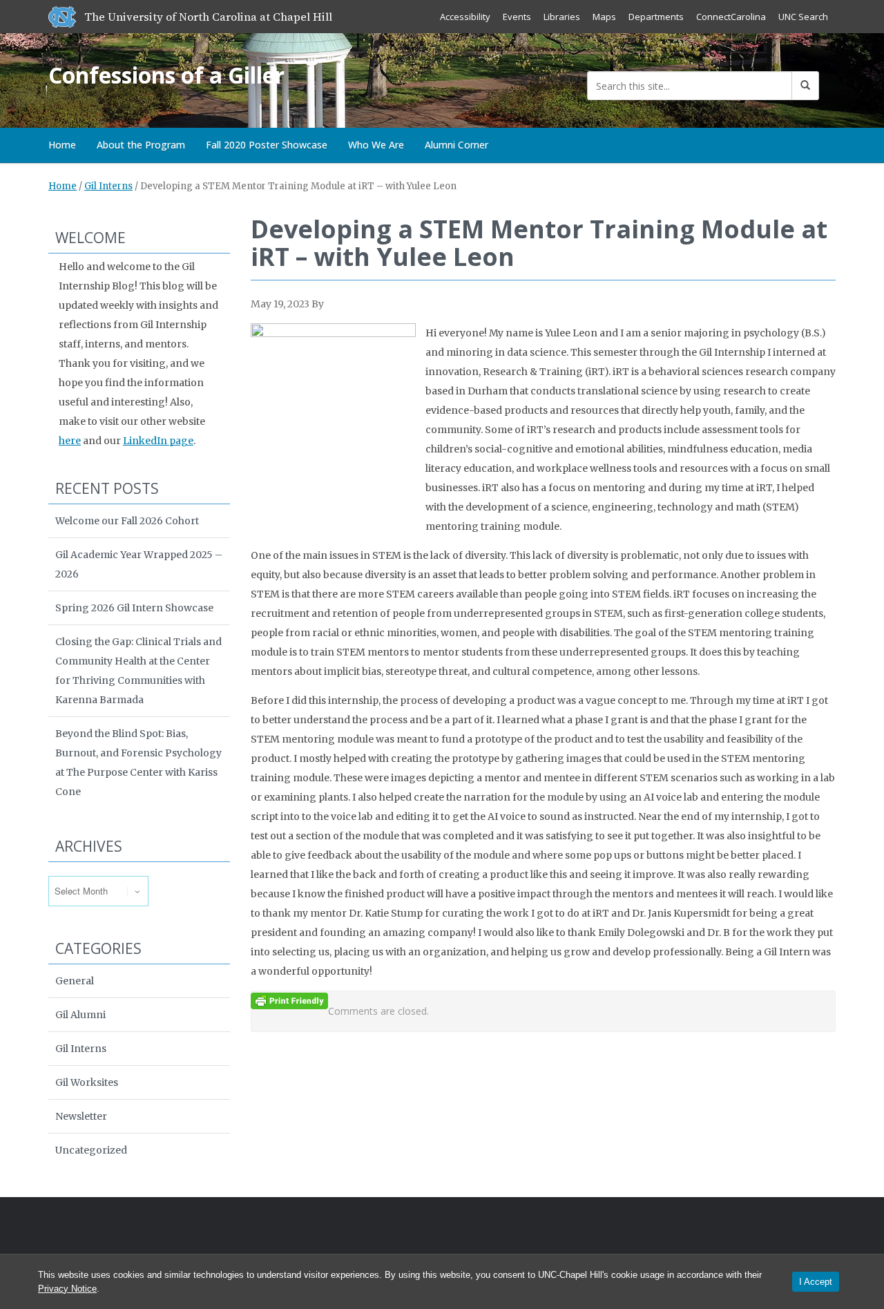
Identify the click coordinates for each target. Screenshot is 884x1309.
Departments (656, 16)
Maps (604, 16)
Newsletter (81, 1116)
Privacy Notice (67, 1288)
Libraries (562, 16)
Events (517, 16)
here (70, 440)
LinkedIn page (158, 440)
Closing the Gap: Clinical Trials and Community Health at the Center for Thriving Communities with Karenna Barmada (138, 671)
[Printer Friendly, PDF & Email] (289, 1000)
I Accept (815, 1282)
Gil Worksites (86, 1082)
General (74, 981)
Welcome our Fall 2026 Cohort (127, 521)
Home (62, 144)
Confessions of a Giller (166, 75)
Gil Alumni (80, 1015)
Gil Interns (108, 186)
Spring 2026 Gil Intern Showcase (134, 608)
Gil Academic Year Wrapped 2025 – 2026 (138, 564)
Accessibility (465, 16)
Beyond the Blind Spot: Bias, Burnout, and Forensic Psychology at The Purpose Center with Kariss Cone (138, 762)
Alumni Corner (456, 144)
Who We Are (376, 144)
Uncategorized (91, 1150)
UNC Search (803, 16)
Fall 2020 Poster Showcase (266, 144)
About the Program (141, 144)
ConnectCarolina (731, 16)
